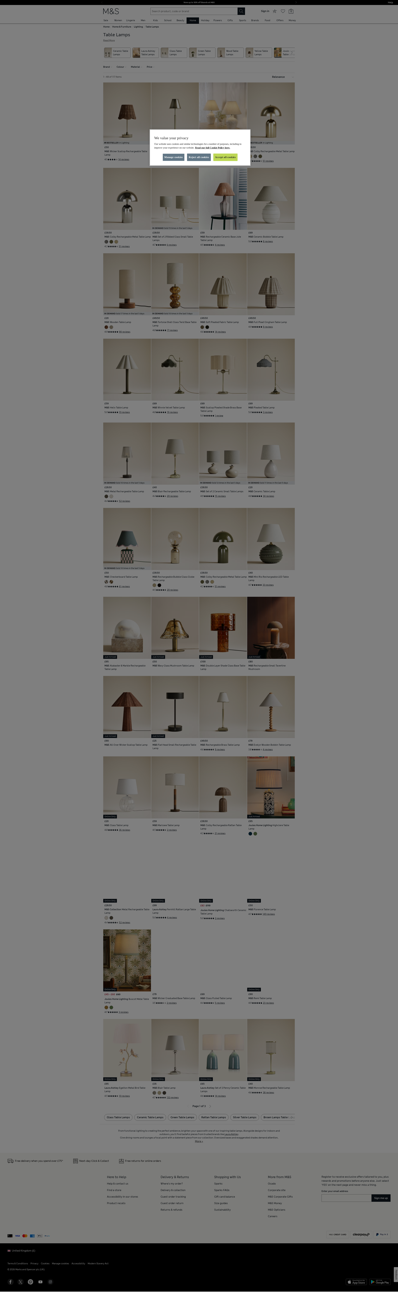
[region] (200, 147)
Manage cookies (173, 157)
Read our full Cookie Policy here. (212, 147)
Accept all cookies (225, 157)
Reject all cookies (199, 157)
